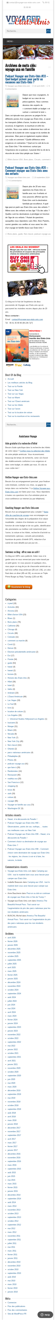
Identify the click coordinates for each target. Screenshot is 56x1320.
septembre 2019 (14, 1094)
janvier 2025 (13, 979)
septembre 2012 (14, 1225)
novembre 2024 (14, 986)
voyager (11, 801)
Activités (11, 607)
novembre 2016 (14, 1158)
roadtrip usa (12, 779)
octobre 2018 (13, 1105)
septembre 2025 (14, 960)
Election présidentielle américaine (21, 652)
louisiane (11, 723)
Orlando (11, 749)
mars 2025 (12, 971)
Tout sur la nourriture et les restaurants (24, 416)
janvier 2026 (13, 945)
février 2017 (12, 1146)
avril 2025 (12, 967)
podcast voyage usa (42, 234)
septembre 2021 (14, 1057)
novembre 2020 (14, 1068)
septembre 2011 (14, 1240)
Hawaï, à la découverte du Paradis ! (22, 819)
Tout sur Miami (14, 398)
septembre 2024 (14, 993)
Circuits (37, 159)
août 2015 (12, 1172)
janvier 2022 (13, 1049)
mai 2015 (11, 1180)
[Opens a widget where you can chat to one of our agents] (45, 1315)
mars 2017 (12, 1143)
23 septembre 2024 (42, 178)
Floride (10, 659)
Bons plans (28, 159)
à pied (10, 603)
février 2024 (12, 1020)
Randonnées (13, 771)
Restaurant (12, 775)
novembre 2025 (14, 952)
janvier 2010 (13, 1292)
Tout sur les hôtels (15, 405)
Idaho (10, 689)
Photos (10, 760)
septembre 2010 (14, 1273)
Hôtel (10, 682)
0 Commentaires (15, 181)
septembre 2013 (14, 1217)
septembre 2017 (14, 1135)
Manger (11, 726)
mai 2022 (11, 1046)
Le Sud (10, 704)
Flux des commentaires (17, 1310)
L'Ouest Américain (15, 696)
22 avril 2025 (39, 86)
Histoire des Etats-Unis (17, 678)
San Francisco (14, 782)
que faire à (12, 767)
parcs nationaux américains (19, 752)
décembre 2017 (14, 1128)
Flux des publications (16, 1306)
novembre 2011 (14, 1236)
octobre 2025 (13, 956)
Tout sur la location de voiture (20, 412)
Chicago (11, 629)
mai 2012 (11, 1228)
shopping (11, 786)
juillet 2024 (12, 1001)
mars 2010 (12, 1284)
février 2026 (12, 941)
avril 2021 (12, 1061)
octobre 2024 (13, 990)
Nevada (11, 734)
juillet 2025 (12, 964)
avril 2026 (12, 938)
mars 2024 (12, 1016)
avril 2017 (12, 1139)
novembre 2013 (14, 1210)
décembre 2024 (14, 982)
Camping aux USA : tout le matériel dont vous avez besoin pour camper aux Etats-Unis (28, 874)
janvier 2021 (13, 1064)
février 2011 (12, 1254)
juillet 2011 (12, 1243)
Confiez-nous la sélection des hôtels (35, 451)
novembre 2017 (14, 1131)
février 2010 (12, 1288)
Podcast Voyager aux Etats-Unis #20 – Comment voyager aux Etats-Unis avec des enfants (26, 170)
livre (9, 708)
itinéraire (11, 693)
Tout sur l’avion (14, 409)
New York (12, 738)
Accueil (11, 379)
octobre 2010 (13, 1269)
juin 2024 (11, 1005)
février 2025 (12, 975)
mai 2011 (11, 1247)
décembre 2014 (14, 1195)
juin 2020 (11, 1079)
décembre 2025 (14, 949)
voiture (10, 797)
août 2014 (12, 1202)
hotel (10, 685)
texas (10, 790)
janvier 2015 (13, 1191)
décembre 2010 (14, 1262)
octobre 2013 (13, 1213)
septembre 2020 (14, 1075)
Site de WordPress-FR (17, 1314)
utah (9, 793)
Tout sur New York (15, 390)
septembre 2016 (14, 1161)
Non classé (28, 234)
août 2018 (12, 1113)
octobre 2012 (13, 1221)
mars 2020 (12, 1087)
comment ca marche (16, 641)
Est (9, 655)
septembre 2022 (14, 1042)
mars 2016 (12, 1165)
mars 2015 (12, 1184)
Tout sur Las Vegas (16, 394)
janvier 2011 (13, 1258)
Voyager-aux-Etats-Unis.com (19, 86)
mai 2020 (11, 1083)
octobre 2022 (13, 1038)
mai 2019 (11, 1098)
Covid (10, 644)
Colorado (11, 637)
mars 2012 (12, 1232)
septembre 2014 (14, 1199)
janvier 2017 (13, 1150)
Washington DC (14, 808)
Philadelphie (13, 756)
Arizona (11, 611)
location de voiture (15, 711)
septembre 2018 (14, 1109)
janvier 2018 (13, 1124)
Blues (10, 618)
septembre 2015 (14, 1169)
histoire (11, 674)
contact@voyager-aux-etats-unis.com (27, 319)
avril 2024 (12, 1012)
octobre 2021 (13, 1053)
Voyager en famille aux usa (19, 805)
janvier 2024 (13, 1023)
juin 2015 (11, 1176)
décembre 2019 (14, 1090)
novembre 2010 (14, 1266)
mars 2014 (12, 1206)
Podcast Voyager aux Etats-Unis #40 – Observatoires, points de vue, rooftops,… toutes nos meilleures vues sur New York (28, 826)
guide (20, 234)
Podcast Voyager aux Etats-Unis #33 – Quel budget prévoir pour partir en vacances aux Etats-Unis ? (26, 79)
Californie (11, 626)
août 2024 (12, 997)
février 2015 (12, 1187)
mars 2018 (12, 1120)
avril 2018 (12, 1117)
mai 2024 (11, 1008)
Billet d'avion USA (15, 159)
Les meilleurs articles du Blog (20, 383)
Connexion (12, 1303)
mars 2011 (12, 1251)
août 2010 (12, 1277)
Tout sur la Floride (15, 386)
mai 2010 (11, 1281)
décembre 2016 (14, 1154)
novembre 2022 (14, 1034)
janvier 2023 (13, 1031)
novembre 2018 (14, 1102)
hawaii (10, 670)
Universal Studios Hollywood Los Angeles (27, 719)
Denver (10, 648)
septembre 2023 (14, 1027)
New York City (13, 741)
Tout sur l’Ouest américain (18, 401)
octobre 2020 (13, 1072)
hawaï (10, 667)
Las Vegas (12, 700)
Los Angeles (13, 715)
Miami (10, 730)
